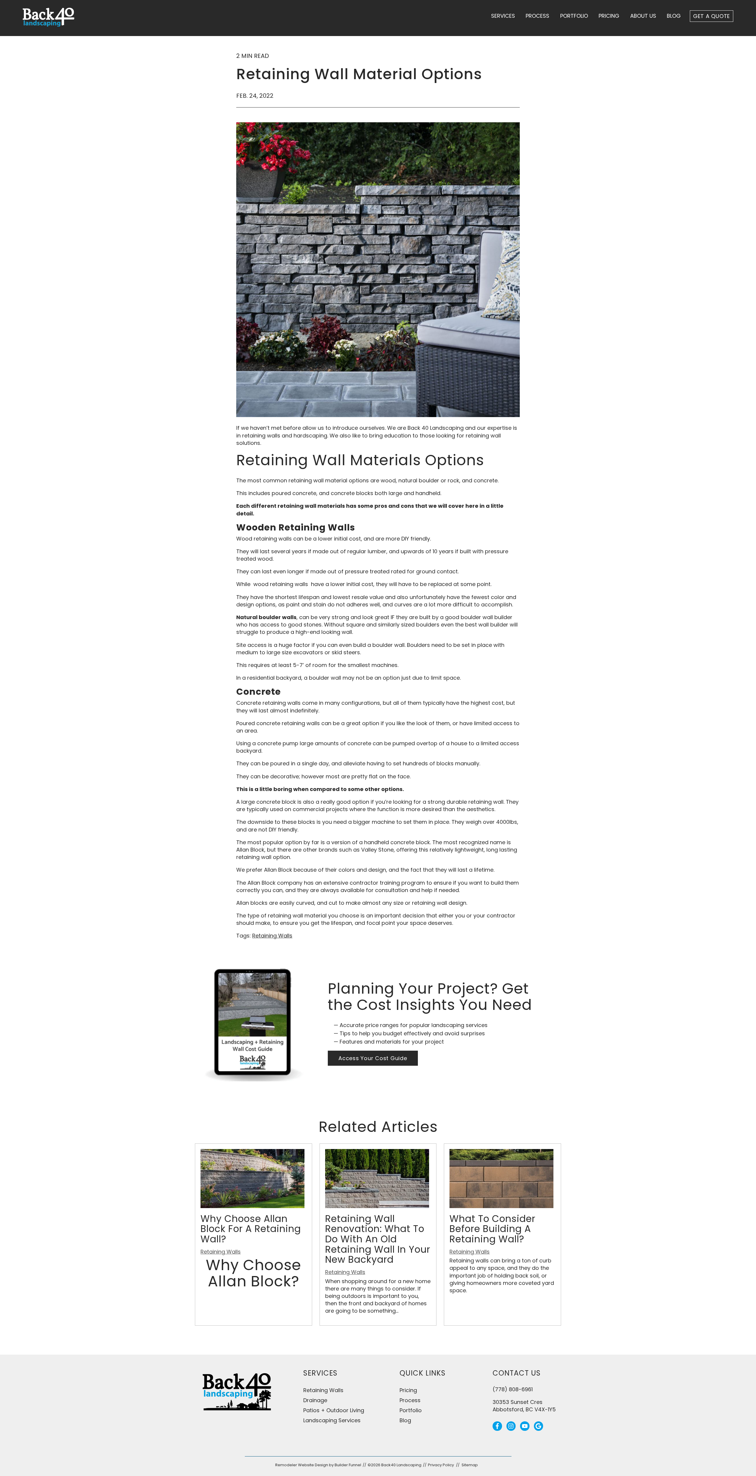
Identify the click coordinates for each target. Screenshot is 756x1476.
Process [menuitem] (410, 1400)
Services (503, 15)
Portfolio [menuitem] (411, 1410)
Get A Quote (711, 16)
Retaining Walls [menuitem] (323, 1390)
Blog (674, 15)
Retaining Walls (272, 935)
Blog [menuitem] (405, 1420)
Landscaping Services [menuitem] (332, 1420)
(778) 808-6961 (513, 1389)
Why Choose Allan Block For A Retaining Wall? (251, 1229)
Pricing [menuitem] (408, 1390)
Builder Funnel (348, 1465)
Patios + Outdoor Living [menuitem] (333, 1410)
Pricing (609, 15)
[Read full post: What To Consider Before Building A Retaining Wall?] (501, 1206)
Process (537, 15)
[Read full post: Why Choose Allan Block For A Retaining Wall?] (252, 1206)
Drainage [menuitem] (315, 1400)
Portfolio (574, 15)
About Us (643, 15)
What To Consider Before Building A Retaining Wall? (492, 1229)
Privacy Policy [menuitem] (441, 1465)
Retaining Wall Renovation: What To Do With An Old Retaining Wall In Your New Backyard (377, 1239)
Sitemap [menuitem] (470, 1465)
